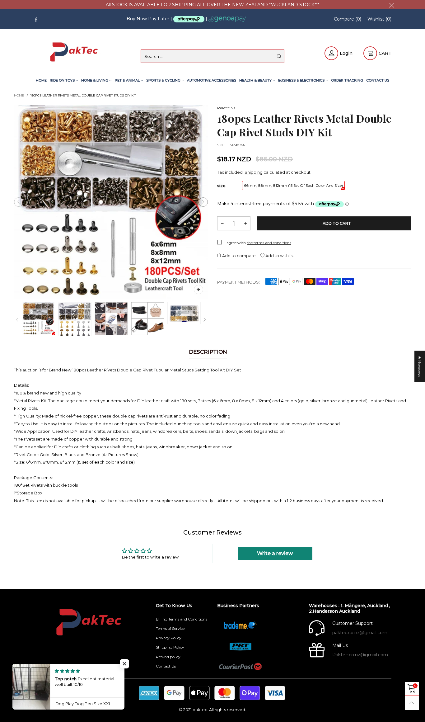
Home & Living (95, 80)
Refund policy (168, 656)
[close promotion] (391, 4)
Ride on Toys (63, 80)
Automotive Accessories (211, 80)
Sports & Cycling (163, 80)
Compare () (347, 19)
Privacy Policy (168, 637)
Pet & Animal (128, 80)
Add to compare (238, 255)
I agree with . (258, 242)
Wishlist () (379, 19)
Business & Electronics (301, 80)
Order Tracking (347, 80)
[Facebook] (35, 19)
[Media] (198, 289)
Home (41, 80)
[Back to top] (412, 703)
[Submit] (279, 56)
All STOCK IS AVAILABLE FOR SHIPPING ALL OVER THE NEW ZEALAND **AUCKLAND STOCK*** (212, 4)
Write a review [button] (275, 553)
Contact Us (377, 80)
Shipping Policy (170, 647)
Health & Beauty (256, 80)
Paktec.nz (226, 108)
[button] (18, 202)
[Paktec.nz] (75, 52)
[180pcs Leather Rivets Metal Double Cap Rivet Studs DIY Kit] (111, 202)
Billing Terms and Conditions (181, 619)
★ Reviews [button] (419, 366)
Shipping (254, 172)
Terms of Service (170, 628)
